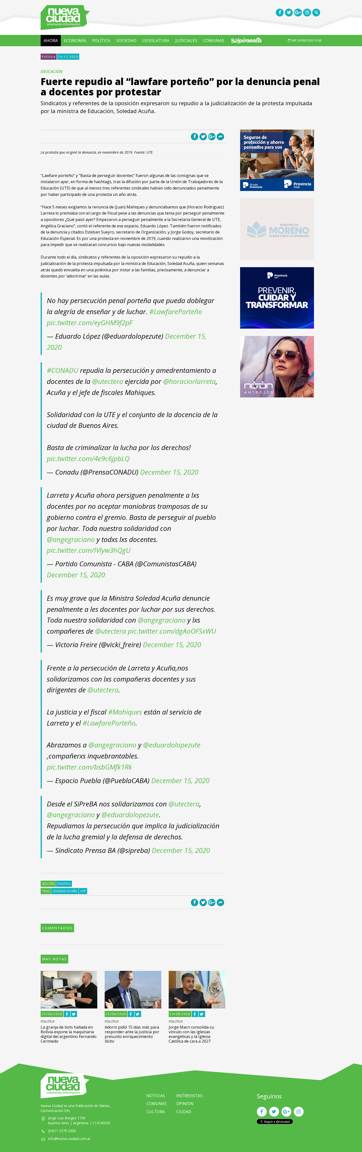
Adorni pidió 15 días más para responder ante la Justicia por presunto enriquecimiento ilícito (132, 1034)
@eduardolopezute (171, 744)
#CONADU (62, 370)
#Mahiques (125, 711)
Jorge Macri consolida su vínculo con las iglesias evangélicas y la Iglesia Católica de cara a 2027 (191, 1034)
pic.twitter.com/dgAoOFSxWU (172, 631)
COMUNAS (213, 40)
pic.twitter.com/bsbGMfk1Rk (89, 767)
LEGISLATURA (155, 40)
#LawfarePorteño (175, 311)
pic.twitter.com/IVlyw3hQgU (89, 550)
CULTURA (156, 1111)
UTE (83, 891)
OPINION (185, 1103)
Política (49, 57)
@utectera (107, 381)
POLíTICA (101, 40)
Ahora (51, 40)
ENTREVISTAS (189, 1095)
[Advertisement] (277, 439)
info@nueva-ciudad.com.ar (69, 1138)
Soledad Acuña (65, 891)
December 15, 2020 (169, 472)
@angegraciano (71, 539)
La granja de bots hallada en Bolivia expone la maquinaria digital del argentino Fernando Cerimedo (69, 1034)
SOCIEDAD (126, 40)
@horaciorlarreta (189, 381)
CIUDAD (183, 1111)
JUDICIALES (186, 40)
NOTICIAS (156, 1095)
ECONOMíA (75, 40)
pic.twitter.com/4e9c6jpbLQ (88, 458)
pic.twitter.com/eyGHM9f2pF (89, 322)
